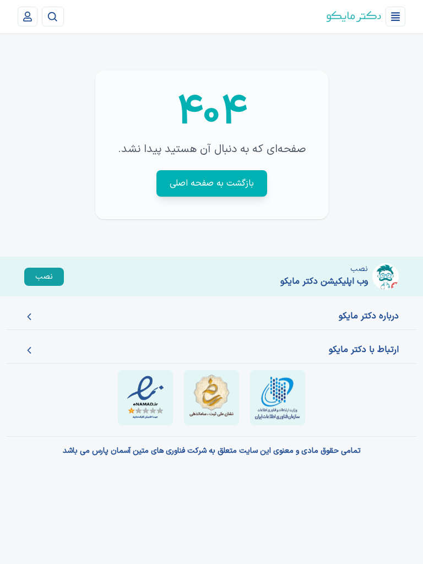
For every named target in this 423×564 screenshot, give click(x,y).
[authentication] (27, 16)
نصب (44, 277)
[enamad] (145, 397)
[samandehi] (211, 397)
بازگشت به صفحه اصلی (212, 183)
